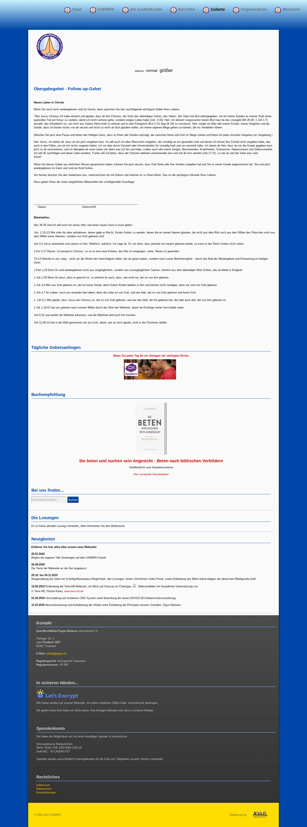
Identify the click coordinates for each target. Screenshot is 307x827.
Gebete (217, 9)
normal (151, 71)
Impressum (43, 785)
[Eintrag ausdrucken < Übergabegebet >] (270, 88)
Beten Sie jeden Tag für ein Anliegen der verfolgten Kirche (151, 355)
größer (165, 70)
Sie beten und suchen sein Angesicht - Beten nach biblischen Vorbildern (151, 461)
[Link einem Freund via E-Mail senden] (274, 88)
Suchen (72, 500)
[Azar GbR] (260, 814)
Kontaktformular (46, 792)
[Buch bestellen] (151, 428)
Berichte (186, 9)
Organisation (253, 9)
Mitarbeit (290, 9)
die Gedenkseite (145, 9)
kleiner (139, 71)
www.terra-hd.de (73, 591)
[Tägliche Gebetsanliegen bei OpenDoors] (151, 370)
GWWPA (105, 9)
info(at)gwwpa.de (56, 653)
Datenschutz (44, 788)
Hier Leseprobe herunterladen (151, 474)
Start (76, 9)
